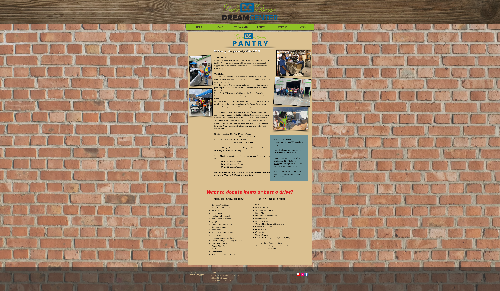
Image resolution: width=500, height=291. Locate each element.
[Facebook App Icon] (306, 274)
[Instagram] (302, 274)
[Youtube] (298, 274)
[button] (220, 27)
